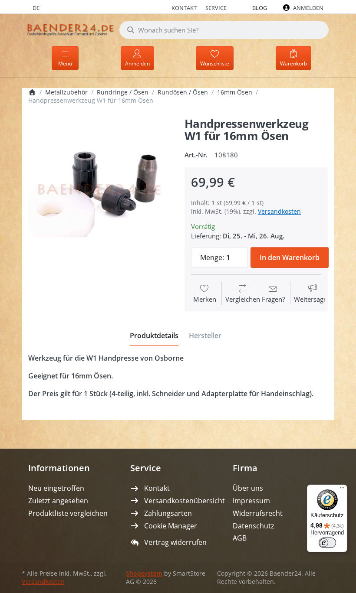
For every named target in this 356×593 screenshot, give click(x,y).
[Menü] (342, 490)
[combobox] (224, 30)
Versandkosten (279, 211)
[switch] (327, 543)
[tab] (154, 336)
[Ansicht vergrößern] (99, 189)
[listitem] (99, 189)
